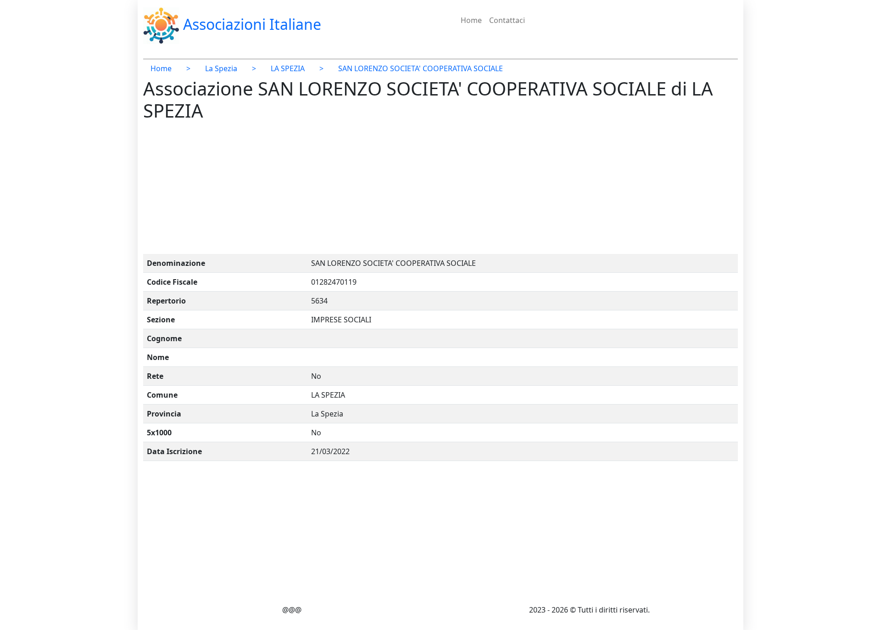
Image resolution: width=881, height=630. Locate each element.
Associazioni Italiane (250, 24)
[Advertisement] (418, 189)
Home (471, 20)
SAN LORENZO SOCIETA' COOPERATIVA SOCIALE (420, 68)
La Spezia (221, 68)
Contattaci (507, 20)
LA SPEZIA (288, 68)
